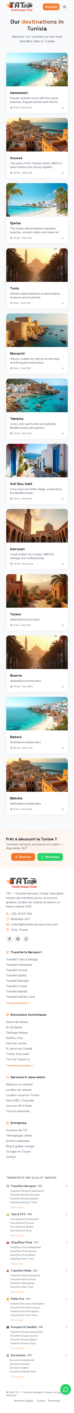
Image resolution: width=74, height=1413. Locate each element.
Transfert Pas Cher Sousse (25, 1307)
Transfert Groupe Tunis (23, 1343)
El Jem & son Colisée (19, 1048)
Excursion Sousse (20, 1364)
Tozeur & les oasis (17, 1054)
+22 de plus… (17, 1376)
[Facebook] (9, 938)
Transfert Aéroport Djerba (24, 1198)
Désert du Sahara (17, 1021)
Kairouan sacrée (16, 1043)
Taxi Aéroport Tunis (21, 1230)
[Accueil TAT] (19, 6)
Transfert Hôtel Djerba (22, 1283)
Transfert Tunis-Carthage (22, 959)
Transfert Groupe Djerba (23, 1339)
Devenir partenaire (18, 1140)
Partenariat (54, 1400)
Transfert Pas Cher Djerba (24, 1311)
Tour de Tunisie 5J (18, 1059)
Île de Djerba (14, 1027)
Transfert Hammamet (19, 964)
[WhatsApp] (26, 938)
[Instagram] (17, 938)
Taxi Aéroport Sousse (22, 1222)
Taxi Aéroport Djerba (21, 1226)
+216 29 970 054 (21, 913)
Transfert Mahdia (16, 991)
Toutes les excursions (18, 1065)
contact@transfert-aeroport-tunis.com (34, 924)
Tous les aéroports (17, 1003)
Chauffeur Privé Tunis (22, 1258)
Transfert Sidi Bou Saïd (20, 996)
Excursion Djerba (19, 1367)
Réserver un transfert (19, 1084)
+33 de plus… (17, 1263)
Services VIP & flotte (19, 1105)
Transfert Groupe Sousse (24, 1335)
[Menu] (64, 6)
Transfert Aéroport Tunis (23, 1202)
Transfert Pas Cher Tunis (23, 1315)
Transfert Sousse (17, 970)
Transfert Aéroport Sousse (25, 1194)
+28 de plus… (17, 1207)
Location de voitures (19, 1089)
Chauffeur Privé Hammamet (25, 1247)
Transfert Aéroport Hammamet (27, 1190)
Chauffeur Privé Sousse (23, 1251)
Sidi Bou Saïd (14, 1038)
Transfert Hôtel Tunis (21, 1287)
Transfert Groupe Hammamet (26, 1331)
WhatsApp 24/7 (20, 919)
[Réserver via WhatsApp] (65, 1389)
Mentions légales (23, 1400)
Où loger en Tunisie (18, 1151)
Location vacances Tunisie (22, 1095)
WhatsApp (52, 856)
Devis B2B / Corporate (20, 1100)
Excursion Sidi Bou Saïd (23, 1371)
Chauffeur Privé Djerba (22, 1255)
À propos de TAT (17, 1130)
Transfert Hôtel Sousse (23, 1279)
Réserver (51, 6)
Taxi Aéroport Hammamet (24, 1219)
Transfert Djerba (16, 975)
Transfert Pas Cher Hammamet (27, 1303)
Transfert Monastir (17, 980)
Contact (11, 1156)
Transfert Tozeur (16, 986)
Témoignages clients (19, 1135)
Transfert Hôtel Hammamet (25, 1275)
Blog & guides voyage (20, 1146)
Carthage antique (17, 1032)
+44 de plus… (17, 1235)
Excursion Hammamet (22, 1360)
